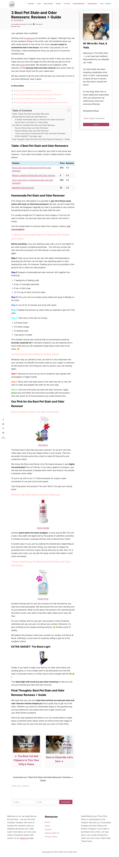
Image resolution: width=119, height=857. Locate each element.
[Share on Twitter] (3, 424)
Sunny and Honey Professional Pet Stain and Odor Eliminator (40, 133)
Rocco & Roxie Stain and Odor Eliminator (31, 128)
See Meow (43, 445)
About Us (24, 838)
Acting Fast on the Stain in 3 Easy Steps (31, 122)
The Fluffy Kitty (18, 20)
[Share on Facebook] (3, 419)
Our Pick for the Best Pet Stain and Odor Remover (33, 125)
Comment (66, 802)
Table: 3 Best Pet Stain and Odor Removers (30, 114)
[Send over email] (3, 433)
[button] (68, 110)
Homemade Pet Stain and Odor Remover (29, 117)
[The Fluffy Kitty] (12, 4)
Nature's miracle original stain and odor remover (33, 175)
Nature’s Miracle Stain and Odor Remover (32, 131)
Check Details (43, 528)
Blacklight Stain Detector (23, 188)
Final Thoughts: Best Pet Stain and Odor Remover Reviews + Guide (41, 139)
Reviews (14, 26)
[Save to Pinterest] (3, 428)
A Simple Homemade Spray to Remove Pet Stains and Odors (40, 120)
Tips (18, 26)
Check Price (43, 599)
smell (22, 65)
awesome (30, 38)
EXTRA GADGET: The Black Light (28, 136)
